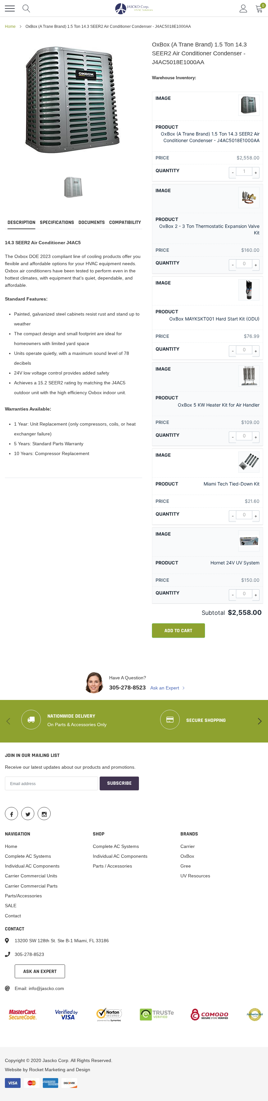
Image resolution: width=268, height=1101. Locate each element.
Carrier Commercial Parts (31, 886)
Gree (185, 866)
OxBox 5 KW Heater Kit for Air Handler (219, 405)
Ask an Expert (165, 687)
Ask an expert (40, 971)
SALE (10, 905)
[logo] (134, 8)
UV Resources (195, 875)
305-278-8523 (127, 687)
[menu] (10, 8)
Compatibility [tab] (125, 222)
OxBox (187, 856)
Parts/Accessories (23, 895)
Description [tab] (21, 222)
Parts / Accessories (112, 866)
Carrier (187, 846)
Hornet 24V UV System (235, 562)
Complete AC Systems (28, 856)
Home (10, 26)
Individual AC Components (32, 866)
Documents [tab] (91, 222)
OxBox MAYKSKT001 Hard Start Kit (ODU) (214, 318)
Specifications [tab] (57, 222)
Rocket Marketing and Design (59, 1069)
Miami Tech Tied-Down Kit (232, 483)
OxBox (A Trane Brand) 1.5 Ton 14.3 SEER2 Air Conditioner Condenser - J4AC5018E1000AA (210, 137)
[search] (26, 8)
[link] (73, 188)
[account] (243, 8)
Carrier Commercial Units (31, 875)
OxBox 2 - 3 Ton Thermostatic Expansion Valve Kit (209, 229)
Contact (13, 915)
